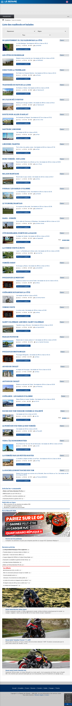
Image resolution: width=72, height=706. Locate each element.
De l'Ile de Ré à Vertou (12, 100)
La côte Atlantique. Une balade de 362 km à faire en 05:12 (32, 43)
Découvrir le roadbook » (23, 49)
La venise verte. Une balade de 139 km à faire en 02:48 (31, 310)
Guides (45, 688)
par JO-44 (36, 401)
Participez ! (64, 567)
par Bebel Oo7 (39, 208)
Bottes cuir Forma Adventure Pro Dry (13, 565)
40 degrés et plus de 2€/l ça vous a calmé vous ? (17, 583)
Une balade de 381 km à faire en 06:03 (26, 132)
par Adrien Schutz (39, 223)
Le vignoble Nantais (12, 203)
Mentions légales (39, 695)
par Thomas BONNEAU (41, 477)
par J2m (36, 416)
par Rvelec (38, 75)
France (62, 40)
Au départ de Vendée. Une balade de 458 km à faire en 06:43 (32, 236)
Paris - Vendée (9, 218)
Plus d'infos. (68, 702)
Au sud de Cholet (10, 367)
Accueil (14, 688)
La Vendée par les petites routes (18, 456)
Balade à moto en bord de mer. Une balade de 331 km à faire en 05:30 (35, 58)
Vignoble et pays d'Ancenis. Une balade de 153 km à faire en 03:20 (34, 325)
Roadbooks (7, 16)
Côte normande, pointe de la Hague (19, 233)
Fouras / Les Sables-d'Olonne (16, 189)
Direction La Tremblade (14, 70)
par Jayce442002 (39, 327)
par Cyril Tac (39, 253)
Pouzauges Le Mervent (13, 278)
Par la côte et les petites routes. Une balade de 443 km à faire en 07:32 (35, 147)
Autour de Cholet (10, 381)
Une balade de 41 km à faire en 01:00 (26, 414)
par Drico (37, 179)
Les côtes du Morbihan (13, 55)
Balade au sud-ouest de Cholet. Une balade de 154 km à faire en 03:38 (35, 384)
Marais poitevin (10, 337)
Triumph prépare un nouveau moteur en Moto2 (16, 552)
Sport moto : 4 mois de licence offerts (14, 554)
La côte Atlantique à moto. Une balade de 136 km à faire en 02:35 (34, 191)
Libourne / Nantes (11, 144)
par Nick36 (38, 193)
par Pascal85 (38, 431)
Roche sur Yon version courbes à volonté (22, 411)
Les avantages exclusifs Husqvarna (13, 506)
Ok (67, 704)
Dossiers (33, 688)
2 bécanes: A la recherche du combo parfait (15, 577)
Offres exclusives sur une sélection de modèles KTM (17, 504)
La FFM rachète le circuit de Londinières (14, 496)
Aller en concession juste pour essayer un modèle (17, 572)
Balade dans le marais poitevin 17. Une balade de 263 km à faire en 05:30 (36, 340)
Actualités (21, 688)
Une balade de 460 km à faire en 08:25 (26, 295)
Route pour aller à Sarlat (15, 114)
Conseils (39, 688)
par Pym (37, 134)
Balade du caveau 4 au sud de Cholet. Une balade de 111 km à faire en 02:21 (37, 280)
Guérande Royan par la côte (16, 292)
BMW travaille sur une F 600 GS (12, 493)
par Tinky (37, 460)
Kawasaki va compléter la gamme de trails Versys (17, 559)
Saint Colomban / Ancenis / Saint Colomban (23, 322)
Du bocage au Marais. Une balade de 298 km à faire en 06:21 (33, 266)
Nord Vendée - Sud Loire (13, 159)
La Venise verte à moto (13, 248)
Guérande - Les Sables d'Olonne (17, 396)
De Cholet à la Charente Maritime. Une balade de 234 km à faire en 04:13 (36, 73)
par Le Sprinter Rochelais (42, 342)
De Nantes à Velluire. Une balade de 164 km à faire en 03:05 (32, 88)
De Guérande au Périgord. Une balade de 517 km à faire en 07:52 (34, 117)
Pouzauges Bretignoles (13, 352)
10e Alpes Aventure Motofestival (12, 562)
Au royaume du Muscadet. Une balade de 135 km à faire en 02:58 (34, 206)
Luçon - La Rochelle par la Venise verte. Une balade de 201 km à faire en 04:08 (37, 251)
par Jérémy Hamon (40, 297)
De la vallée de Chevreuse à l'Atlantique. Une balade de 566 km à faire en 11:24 (37, 221)
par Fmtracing (38, 386)
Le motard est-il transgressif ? (12, 585)
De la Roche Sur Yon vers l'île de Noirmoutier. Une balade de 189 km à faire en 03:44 (39, 444)
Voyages (51, 688)
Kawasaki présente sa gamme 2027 (14, 498)
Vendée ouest (8, 263)
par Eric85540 (38, 268)
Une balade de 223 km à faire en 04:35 (26, 429)
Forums (58, 688)
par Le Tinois (38, 164)
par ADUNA (38, 45)
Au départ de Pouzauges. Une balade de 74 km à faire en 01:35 (33, 369)
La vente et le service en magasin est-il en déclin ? (17, 580)
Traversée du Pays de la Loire (16, 85)
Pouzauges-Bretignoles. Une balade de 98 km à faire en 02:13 (33, 354)
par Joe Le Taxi (39, 119)
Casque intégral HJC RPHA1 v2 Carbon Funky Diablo (18, 557)
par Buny (37, 282)
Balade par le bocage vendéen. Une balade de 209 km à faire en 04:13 (35, 102)
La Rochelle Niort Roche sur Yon (18, 470)
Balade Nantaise (10, 174)
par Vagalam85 (39, 238)
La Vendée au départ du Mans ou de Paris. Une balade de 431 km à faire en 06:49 (38, 458)
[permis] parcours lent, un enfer (12, 570)
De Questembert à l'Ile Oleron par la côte (22, 40)
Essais (27, 688)
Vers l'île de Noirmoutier (14, 441)
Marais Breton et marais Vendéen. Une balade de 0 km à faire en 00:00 (35, 399)
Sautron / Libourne (11, 129)
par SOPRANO (39, 60)
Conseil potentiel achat (10, 575)
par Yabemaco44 (39, 90)
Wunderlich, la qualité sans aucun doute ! (14, 507)
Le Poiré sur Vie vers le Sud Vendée (19, 426)
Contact (47, 695)
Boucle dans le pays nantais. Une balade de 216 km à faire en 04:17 (34, 177)
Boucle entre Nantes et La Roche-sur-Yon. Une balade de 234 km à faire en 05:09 (38, 162)
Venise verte (8, 307)
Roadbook (7, 20)
